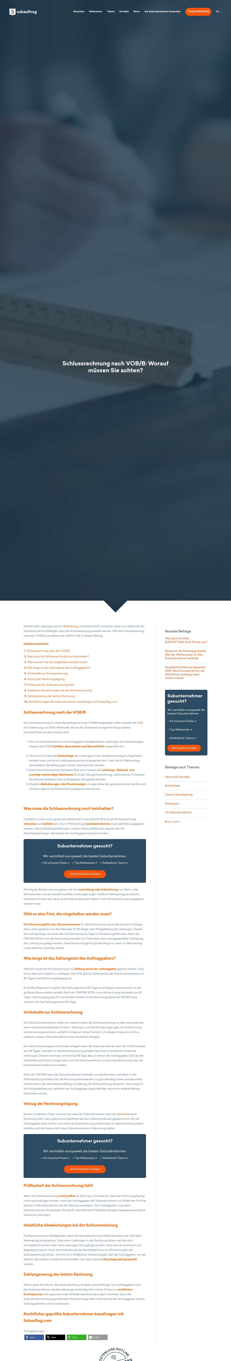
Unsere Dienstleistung (179, 794)
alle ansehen (173, 821)
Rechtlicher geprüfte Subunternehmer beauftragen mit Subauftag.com (70, 702)
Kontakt (124, 12)
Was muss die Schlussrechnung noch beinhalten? (57, 656)
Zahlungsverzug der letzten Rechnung (49, 696)
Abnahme (123, 1114)
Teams (111, 12)
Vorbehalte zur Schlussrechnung (46, 673)
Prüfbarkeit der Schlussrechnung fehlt (49, 685)
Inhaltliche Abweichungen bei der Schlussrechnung (58, 690)
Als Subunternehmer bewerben (163, 12)
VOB (140, 723)
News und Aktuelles (177, 777)
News (136, 12)
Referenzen (95, 12)
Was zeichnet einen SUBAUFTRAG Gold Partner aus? (186, 640)
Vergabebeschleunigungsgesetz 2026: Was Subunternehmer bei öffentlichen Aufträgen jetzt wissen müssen (185, 673)
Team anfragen (198, 12)
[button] (34, 1337)
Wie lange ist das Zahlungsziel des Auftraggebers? (57, 668)
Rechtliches (172, 786)
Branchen (78, 12)
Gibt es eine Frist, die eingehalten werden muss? (56, 662)
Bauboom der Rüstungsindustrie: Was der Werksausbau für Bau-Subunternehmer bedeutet (185, 655)
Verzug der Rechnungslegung (44, 679)
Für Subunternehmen (178, 812)
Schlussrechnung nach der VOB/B (47, 651)
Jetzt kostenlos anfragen (84, 874)
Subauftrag (23, 12)
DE (217, 12)
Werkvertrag (70, 626)
